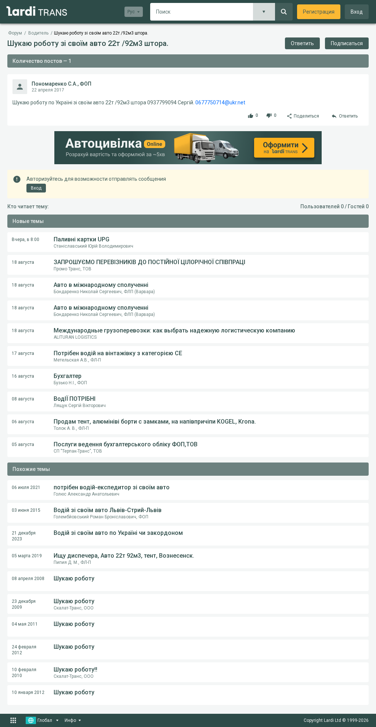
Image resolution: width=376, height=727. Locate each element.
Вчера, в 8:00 (25, 239)
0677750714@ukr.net (220, 102)
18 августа (23, 262)
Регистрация (319, 12)
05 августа (23, 444)
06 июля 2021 (26, 487)
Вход (357, 12)
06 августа (23, 421)
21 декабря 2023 (24, 535)
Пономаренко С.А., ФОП (61, 84)
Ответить (302, 43)
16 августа (23, 376)
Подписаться (347, 43)
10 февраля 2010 (24, 672)
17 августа (23, 353)
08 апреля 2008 (28, 578)
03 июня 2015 (26, 510)
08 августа (23, 399)
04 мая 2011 (25, 624)
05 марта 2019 (27, 555)
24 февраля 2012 (24, 649)
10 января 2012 (28, 692)
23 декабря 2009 (24, 604)
